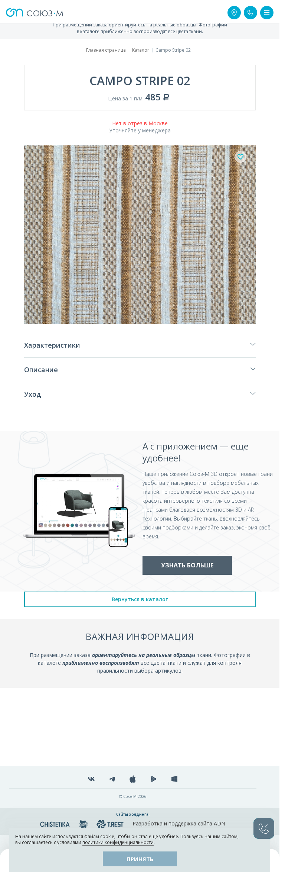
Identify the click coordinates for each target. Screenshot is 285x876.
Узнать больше (187, 565)
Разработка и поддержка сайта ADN (178, 823)
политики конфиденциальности (118, 842)
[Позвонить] (250, 12)
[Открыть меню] (266, 12)
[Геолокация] (234, 12)
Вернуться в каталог (140, 599)
